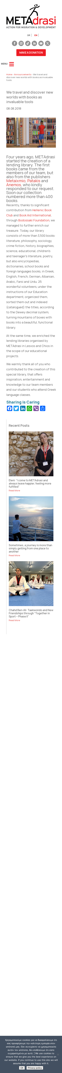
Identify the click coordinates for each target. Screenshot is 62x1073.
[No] (58, 1054)
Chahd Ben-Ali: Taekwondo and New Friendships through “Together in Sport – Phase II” (31, 613)
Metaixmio (15, 180)
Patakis (33, 180)
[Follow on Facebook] (14, 43)
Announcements (22, 74)
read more (14, 490)
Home (9, 74)
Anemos (13, 184)
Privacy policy (35, 1067)
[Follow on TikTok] (27, 43)
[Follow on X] (47, 43)
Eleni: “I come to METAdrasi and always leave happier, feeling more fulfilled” (30, 483)
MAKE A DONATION (31, 52)
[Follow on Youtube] (41, 43)
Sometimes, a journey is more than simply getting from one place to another (30, 548)
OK (21, 1067)
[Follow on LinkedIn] (34, 43)
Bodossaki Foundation (33, 220)
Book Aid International (35, 215)
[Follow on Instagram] (21, 43)
